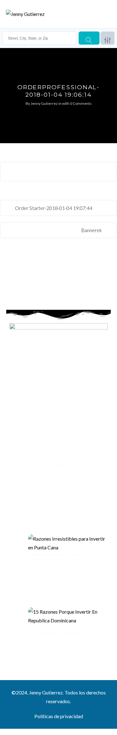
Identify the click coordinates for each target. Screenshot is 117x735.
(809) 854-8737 (38, 453)
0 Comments (81, 103)
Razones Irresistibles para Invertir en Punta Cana (58, 557)
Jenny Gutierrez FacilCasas (50, 466)
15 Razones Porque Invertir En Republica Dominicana (58, 630)
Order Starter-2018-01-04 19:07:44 (53, 208)
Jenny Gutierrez (44, 103)
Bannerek (92, 230)
